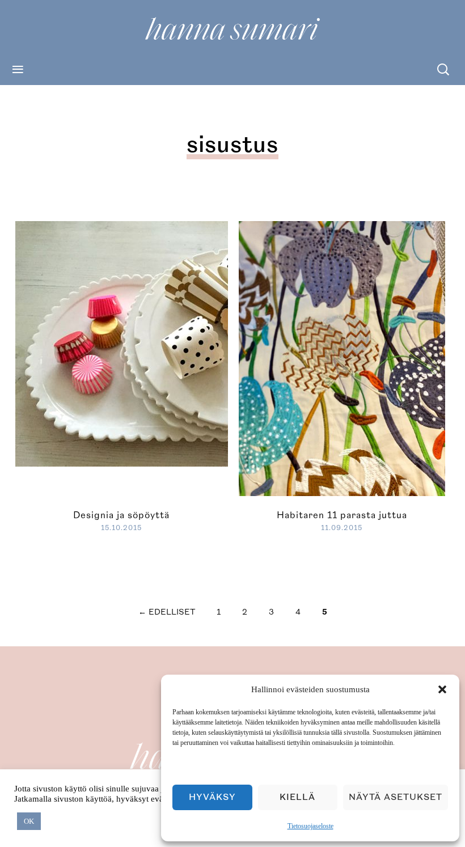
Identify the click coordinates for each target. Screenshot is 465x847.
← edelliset (166, 612)
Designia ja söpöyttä (121, 515)
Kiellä (297, 797)
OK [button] (29, 821)
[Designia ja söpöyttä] (196, 342)
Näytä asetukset (395, 797)
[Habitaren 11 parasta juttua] (342, 357)
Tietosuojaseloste (310, 826)
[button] (442, 689)
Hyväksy (212, 797)
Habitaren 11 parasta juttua (342, 515)
